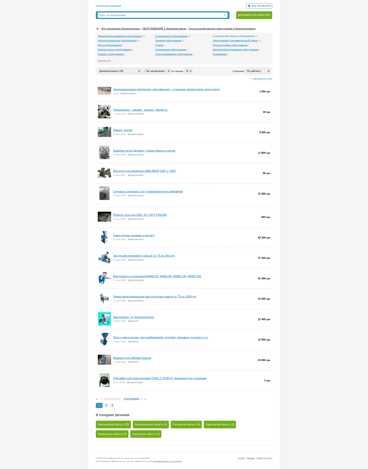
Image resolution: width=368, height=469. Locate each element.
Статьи (241, 458)
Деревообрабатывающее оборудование (120, 36)
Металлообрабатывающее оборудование (236, 49)
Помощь (250, 458)
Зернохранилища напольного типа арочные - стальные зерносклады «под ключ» (166, 89)
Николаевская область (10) (113, 424)
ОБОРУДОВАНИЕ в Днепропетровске (164, 28)
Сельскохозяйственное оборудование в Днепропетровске (222, 28)
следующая (131, 398)
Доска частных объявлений (108, 6)
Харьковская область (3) (220, 424)
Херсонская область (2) (145, 434)
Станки (159, 45)
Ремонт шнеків (122, 130)
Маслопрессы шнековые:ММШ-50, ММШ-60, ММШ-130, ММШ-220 (157, 276)
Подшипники (220, 54)
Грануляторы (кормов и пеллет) (134, 235)
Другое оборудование (110, 45)
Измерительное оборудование (114, 49)
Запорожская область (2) (112, 434)
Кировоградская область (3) (151, 424)
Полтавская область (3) (186, 424)
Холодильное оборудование (170, 49)
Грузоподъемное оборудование (230, 45)
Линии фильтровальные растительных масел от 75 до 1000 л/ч (154, 296)
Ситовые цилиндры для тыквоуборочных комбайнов (148, 191)
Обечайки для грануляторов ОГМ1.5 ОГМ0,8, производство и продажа (159, 378)
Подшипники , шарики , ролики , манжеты (140, 109)
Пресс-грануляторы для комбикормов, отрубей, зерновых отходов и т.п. (160, 337)
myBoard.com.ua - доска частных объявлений (129, 458)
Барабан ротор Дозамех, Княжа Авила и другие (144, 150)
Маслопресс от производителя (133, 317)
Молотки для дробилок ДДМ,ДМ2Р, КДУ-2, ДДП (144, 171)
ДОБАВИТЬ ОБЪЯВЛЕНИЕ (254, 15)
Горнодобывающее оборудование (174, 54)
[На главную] (97, 28)
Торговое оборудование (111, 54)
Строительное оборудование (171, 36)
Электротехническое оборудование (117, 40)
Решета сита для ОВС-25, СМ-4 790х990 (140, 214)
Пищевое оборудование (168, 40)
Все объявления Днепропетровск (121, 28)
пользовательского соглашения (167, 461)
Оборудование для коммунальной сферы (235, 40)
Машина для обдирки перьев (132, 358)
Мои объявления (261, 5)
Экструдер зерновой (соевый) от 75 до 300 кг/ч (144, 255)
